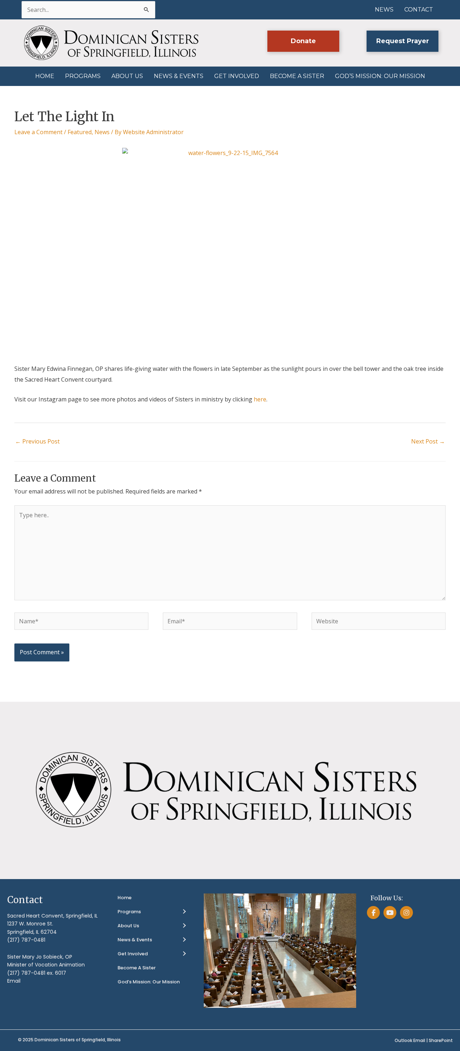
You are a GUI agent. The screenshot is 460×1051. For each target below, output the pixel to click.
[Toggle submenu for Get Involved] (184, 954)
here (260, 399)
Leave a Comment (38, 132)
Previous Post (37, 441)
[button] (303, 41)
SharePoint (441, 1040)
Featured (80, 132)
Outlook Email (410, 1040)
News (102, 132)
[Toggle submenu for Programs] (184, 912)
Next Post (428, 441)
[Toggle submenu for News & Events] (184, 940)
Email (13, 980)
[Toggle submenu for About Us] (184, 926)
